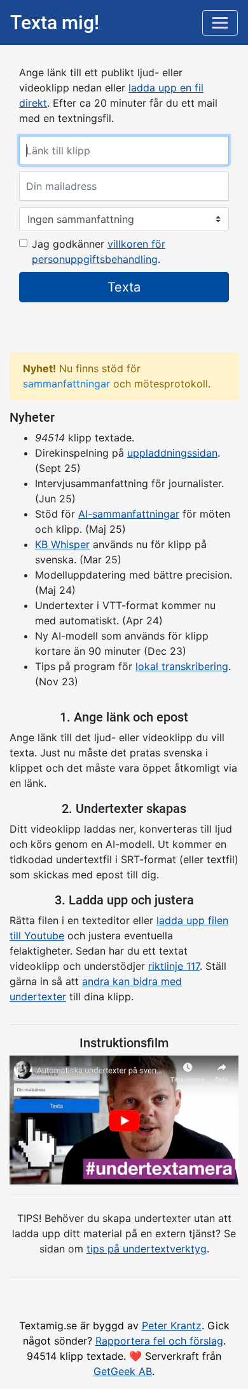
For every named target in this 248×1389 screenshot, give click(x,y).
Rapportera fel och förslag (159, 1340)
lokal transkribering (181, 666)
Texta (124, 287)
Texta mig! (54, 22)
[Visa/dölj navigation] (220, 23)
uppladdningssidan (172, 452)
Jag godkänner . (98, 251)
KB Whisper (62, 544)
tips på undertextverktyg (146, 1248)
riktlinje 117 (174, 966)
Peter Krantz (172, 1325)
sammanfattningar (66, 383)
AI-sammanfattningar (128, 513)
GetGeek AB (122, 1371)
